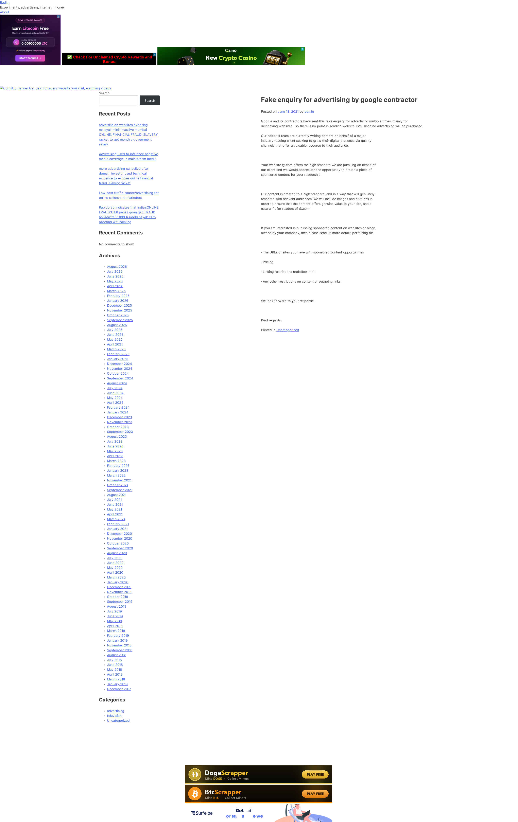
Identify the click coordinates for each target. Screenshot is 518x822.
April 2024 (115, 402)
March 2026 (116, 291)
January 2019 (117, 640)
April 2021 (115, 514)
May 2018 (114, 669)
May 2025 (115, 339)
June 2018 (115, 665)
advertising (115, 711)
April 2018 (115, 674)
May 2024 (115, 398)
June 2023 (115, 446)
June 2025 (115, 335)
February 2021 (118, 524)
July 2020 (114, 558)
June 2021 (115, 504)
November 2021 (119, 480)
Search (104, 93)
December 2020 (119, 534)
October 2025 (118, 315)
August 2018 (116, 655)
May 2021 (114, 509)
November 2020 (119, 538)
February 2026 (118, 296)
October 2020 (118, 543)
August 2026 (117, 267)
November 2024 (119, 369)
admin (309, 111)
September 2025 (120, 320)
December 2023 (119, 417)
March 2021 (116, 519)
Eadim (5, 2)
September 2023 (120, 432)
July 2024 (114, 388)
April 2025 (115, 344)
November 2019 (119, 592)
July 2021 (114, 500)
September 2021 (119, 490)
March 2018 (116, 679)
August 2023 (117, 436)
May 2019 (114, 621)
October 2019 (117, 597)
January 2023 (117, 470)
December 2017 (119, 689)
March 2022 (116, 475)
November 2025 (119, 310)
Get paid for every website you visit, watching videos (70, 88)
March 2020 (116, 577)
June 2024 (115, 393)
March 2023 (116, 461)
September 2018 (119, 650)
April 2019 (115, 626)
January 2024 (117, 412)
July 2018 (114, 660)
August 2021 (116, 495)
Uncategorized (287, 330)
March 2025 (116, 349)
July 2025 (114, 330)
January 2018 (117, 684)
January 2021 (117, 529)
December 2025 (119, 305)
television (114, 716)
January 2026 (117, 301)
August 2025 (117, 325)
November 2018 (119, 645)
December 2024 (119, 364)
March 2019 (116, 631)
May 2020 (115, 568)
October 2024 (118, 373)
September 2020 (120, 548)
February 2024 (118, 407)
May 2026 (115, 281)
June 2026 (115, 276)
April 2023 (115, 456)
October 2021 (117, 485)
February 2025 (118, 354)
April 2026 (115, 286)
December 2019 (119, 587)
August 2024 (117, 383)
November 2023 (119, 422)
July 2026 (114, 271)
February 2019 (118, 635)
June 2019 (115, 616)
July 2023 (114, 441)
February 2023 (118, 466)
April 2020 (115, 572)
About (4, 12)
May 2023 (115, 451)
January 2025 (117, 359)
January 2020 (117, 582)
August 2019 (116, 606)
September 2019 (119, 602)
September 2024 (120, 378)
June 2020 (115, 563)
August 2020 (117, 553)
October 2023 (118, 427)
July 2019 (114, 611)
